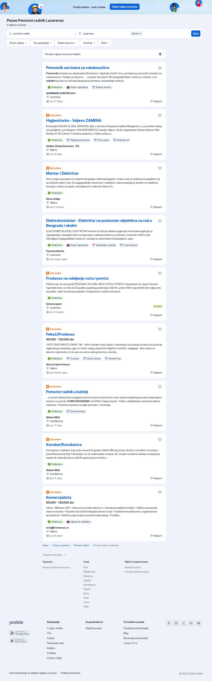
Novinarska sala (55, 643)
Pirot (85, 567)
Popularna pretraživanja (136, 628)
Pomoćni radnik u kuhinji (67, 392)
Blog (126, 633)
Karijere (51, 648)
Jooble (199, 673)
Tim (49, 633)
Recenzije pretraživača (136, 638)
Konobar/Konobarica (64, 444)
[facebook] (169, 623)
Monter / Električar (62, 173)
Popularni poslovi (133, 567)
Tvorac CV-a (130, 643)
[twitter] (183, 623)
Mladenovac (89, 571)
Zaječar (87, 580)
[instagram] (176, 623)
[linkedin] (191, 623)
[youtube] (198, 623)
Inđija (86, 606)
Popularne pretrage (52, 554)
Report (158, 101)
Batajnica (88, 576)
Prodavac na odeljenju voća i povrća (77, 278)
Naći (195, 33)
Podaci (50, 638)
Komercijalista (58, 497)
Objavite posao (93, 628)
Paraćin (87, 589)
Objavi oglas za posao (125, 6)
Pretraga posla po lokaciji (137, 571)
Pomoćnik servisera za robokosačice (77, 67)
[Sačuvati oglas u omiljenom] (160, 68)
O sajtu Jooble (55, 628)
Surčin (86, 602)
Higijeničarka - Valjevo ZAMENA (73, 120)
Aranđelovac (89, 584)
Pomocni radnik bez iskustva (56, 567)
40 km (135, 33)
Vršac (86, 597)
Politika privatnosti (70, 672)
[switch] (160, 54)
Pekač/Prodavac (60, 334)
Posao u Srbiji (54, 658)
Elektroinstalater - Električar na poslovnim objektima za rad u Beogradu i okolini (99, 223)
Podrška (51, 653)
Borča (86, 593)
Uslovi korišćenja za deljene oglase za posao (33, 672)
